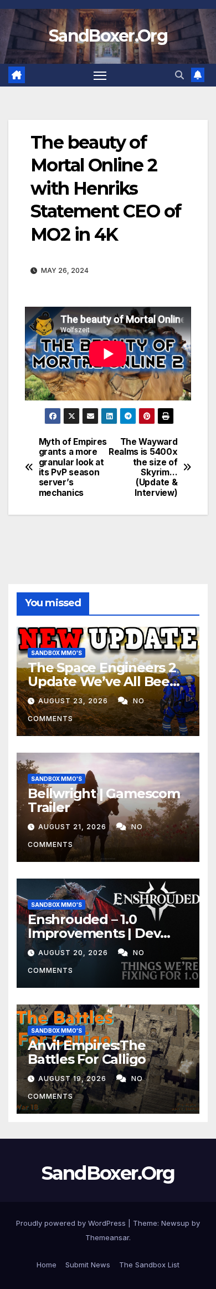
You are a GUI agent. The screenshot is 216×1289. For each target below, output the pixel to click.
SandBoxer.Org (108, 36)
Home (46, 1264)
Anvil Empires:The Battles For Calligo (87, 1052)
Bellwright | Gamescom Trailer (104, 800)
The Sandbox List (149, 1264)
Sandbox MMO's (56, 652)
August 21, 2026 (73, 827)
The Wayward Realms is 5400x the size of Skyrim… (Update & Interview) (143, 467)
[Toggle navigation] (100, 75)
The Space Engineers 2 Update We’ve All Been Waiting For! (103, 681)
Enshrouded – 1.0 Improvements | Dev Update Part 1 (94, 933)
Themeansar (107, 1237)
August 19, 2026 (73, 1078)
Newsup (175, 1223)
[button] (179, 74)
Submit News (87, 1264)
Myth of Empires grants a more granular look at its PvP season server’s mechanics (73, 467)
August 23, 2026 (74, 701)
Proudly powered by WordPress (72, 1223)
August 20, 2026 (74, 952)
